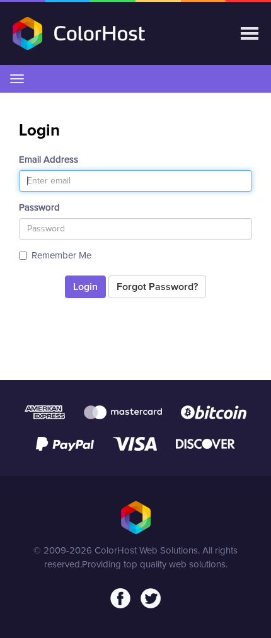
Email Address (48, 160)
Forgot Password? (157, 287)
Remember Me (61, 255)
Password (39, 207)
